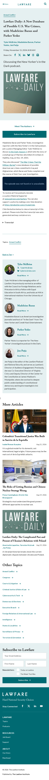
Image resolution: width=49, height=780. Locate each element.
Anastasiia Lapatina (11, 545)
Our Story (6, 753)
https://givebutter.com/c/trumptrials (20, 205)
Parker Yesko (23, 329)
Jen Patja (14, 45)
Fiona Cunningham (10, 495)
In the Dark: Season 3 (18, 152)
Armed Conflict (9, 15)
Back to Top (7, 255)
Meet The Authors (23, 126)
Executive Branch (10, 608)
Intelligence (8, 620)
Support (6, 742)
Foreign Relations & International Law (18, 614)
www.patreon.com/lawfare (16, 199)
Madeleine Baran (25, 42)
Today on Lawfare (27, 670)
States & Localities (11, 626)
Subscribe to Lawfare (24, 134)
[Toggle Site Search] (45, 4)
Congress (7, 578)
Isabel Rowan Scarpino (12, 444)
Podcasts (6, 726)
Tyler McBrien (10, 42)
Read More (21, 276)
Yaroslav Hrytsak (27, 545)
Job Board (6, 737)
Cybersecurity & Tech (12, 596)
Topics (5, 721)
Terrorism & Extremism (12, 638)
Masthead (6, 758)
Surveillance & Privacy (12, 632)
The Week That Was (27, 674)
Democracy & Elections (12, 602)
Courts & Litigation (11, 584)
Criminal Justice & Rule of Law (15, 590)
